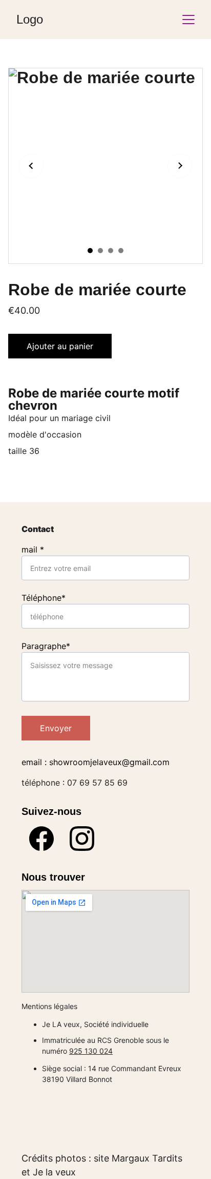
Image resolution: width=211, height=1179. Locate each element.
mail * (33, 549)
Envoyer (56, 728)
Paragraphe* (46, 646)
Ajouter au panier (60, 346)
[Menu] (188, 19)
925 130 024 (91, 1051)
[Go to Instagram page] (82, 838)
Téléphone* (44, 598)
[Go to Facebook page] (41, 838)
